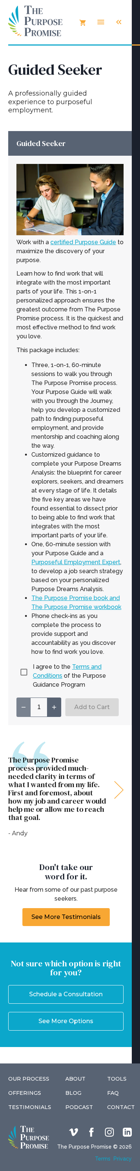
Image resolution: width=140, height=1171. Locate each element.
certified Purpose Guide (83, 242)
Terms (103, 1159)
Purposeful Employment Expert (75, 562)
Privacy (122, 1159)
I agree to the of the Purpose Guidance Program (69, 675)
